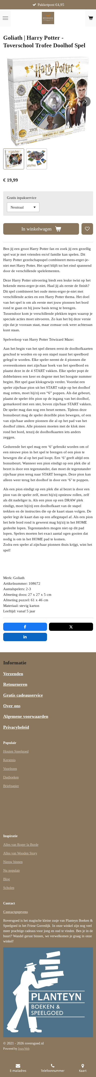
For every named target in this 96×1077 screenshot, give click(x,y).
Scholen (8, 888)
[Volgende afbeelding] (86, 101)
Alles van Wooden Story (20, 853)
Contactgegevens (15, 912)
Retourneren (15, 684)
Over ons (11, 705)
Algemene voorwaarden (25, 716)
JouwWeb (24, 1048)
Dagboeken (11, 777)
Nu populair (11, 870)
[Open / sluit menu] (5, 18)
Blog (6, 879)
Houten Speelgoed (16, 751)
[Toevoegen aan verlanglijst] (87, 229)
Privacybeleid (16, 727)
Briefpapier (11, 786)
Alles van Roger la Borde (20, 845)
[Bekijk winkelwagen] (90, 18)
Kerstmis (9, 760)
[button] (13, 158)
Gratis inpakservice (21, 198)
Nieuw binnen (13, 862)
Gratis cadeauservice (23, 695)
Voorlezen (10, 769)
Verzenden (13, 673)
